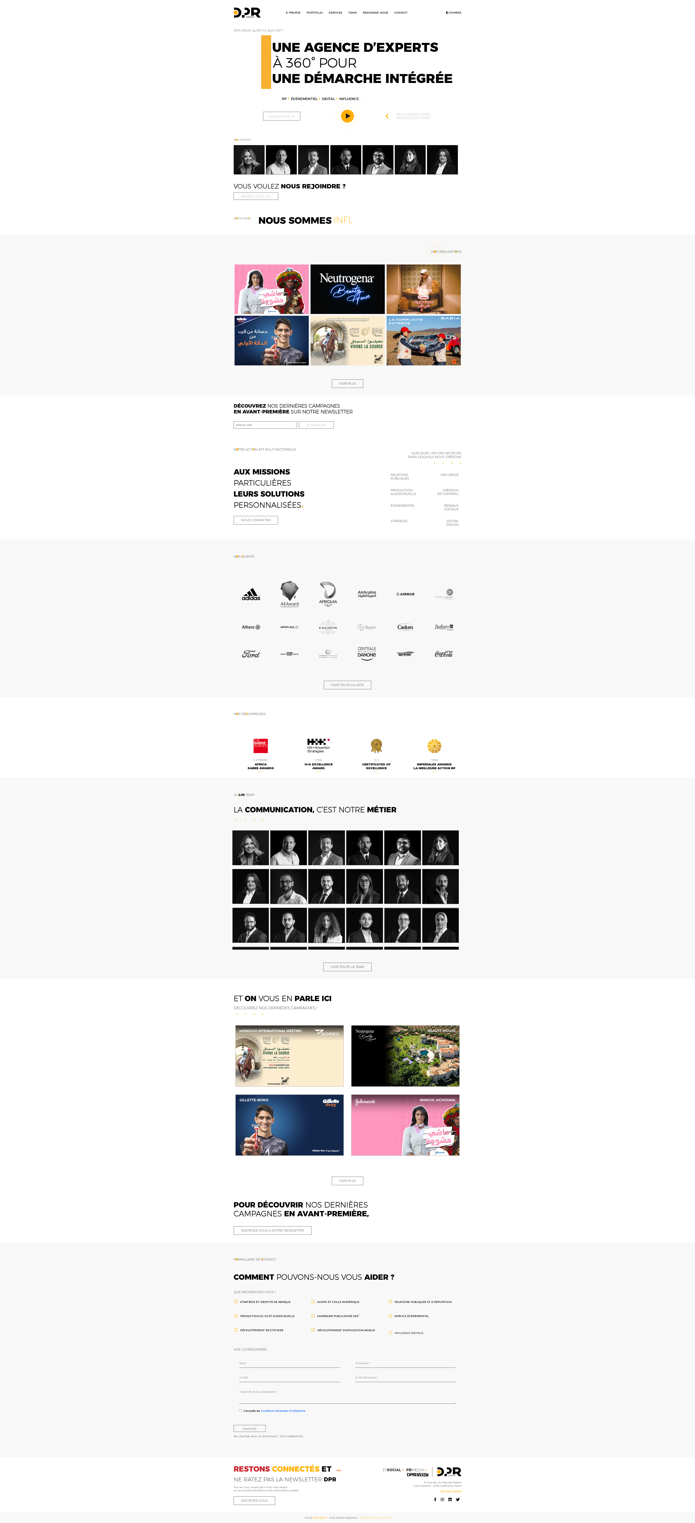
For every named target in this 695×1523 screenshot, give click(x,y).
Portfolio (314, 12)
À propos (293, 12)
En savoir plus (282, 116)
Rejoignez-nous (375, 12)
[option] (249, 159)
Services (335, 12)
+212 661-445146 (451, 1491)
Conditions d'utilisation (375, 1517)
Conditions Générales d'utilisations (283, 1410)
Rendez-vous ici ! (256, 196)
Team (352, 12)
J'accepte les (274, 1410)
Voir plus (347, 383)
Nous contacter (256, 520)
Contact (400, 12)
